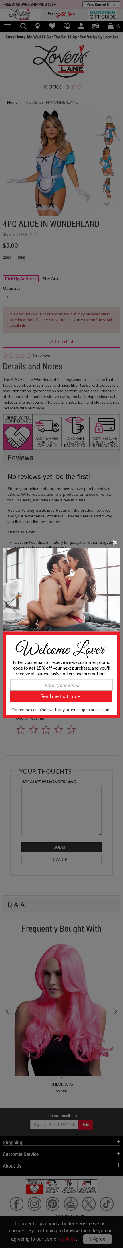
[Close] (114, 542)
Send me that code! (61, 696)
